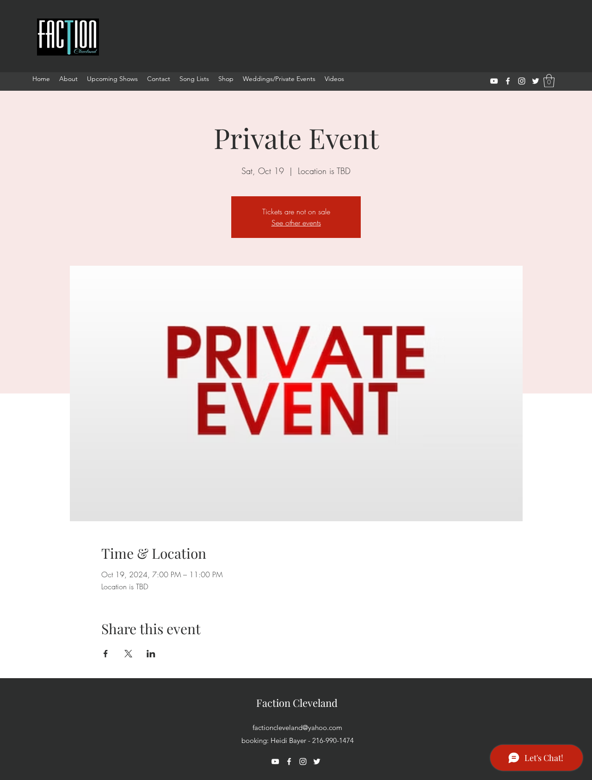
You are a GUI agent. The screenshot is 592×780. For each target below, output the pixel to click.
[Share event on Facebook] (105, 653)
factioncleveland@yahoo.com (297, 727)
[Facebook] (507, 81)
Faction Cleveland (297, 703)
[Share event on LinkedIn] (151, 653)
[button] (549, 80)
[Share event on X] (128, 653)
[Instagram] (521, 81)
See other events (296, 223)
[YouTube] (494, 81)
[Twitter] (535, 81)
